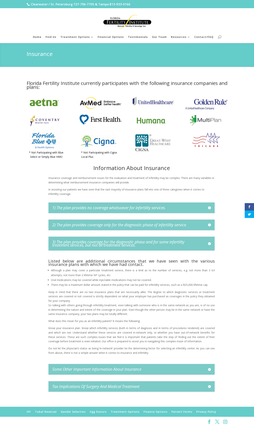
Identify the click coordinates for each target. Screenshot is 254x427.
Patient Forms (181, 411)
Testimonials (138, 37)
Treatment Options (75, 37)
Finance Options (155, 411)
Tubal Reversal (46, 411)
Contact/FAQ (203, 37)
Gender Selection (73, 411)
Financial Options (111, 37)
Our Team (159, 37)
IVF (29, 411)
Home (37, 37)
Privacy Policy (206, 411)
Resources (179, 37)
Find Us (51, 37)
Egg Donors (98, 411)
